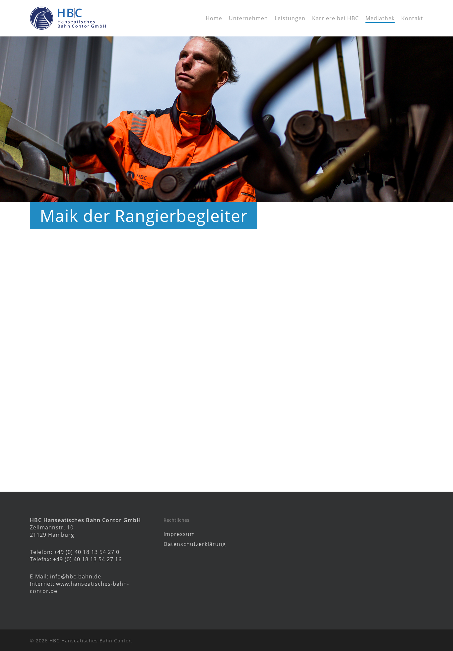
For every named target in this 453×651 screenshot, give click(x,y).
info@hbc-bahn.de (75, 576)
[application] (226, 367)
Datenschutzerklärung (194, 544)
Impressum (179, 534)
